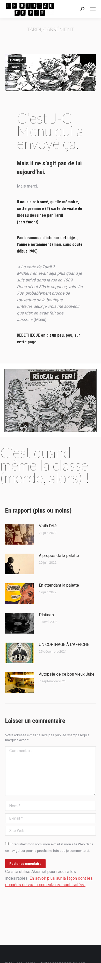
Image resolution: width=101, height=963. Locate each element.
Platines (46, 614)
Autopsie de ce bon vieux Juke (67, 674)
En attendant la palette (59, 585)
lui (79, 163)
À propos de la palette (59, 555)
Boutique (16, 60)
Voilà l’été (48, 525)
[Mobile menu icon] (93, 9)
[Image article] (19, 534)
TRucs (15, 67)
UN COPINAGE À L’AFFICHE (64, 644)
